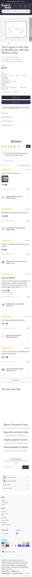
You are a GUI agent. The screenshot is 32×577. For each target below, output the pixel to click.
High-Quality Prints (7, 117)
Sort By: (20, 165)
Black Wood (23, 87)
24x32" (24, 75)
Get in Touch (5, 513)
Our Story (4, 511)
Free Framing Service (8, 121)
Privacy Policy (5, 571)
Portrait (14, 81)
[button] (22, 146)
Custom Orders (5, 520)
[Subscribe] (25, 467)
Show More (25, 287)
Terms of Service (6, 573)
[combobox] (16, 11)
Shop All (4, 500)
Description (5, 113)
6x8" (4, 75)
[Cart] (25, 6)
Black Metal (16, 92)
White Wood (6, 92)
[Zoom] (25, 39)
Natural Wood (13, 87)
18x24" (17, 75)
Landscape (6, 81)
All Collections (5, 502)
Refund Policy (15, 571)
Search (3, 504)
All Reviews (4, 522)
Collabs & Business (6, 524)
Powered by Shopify (18, 573)
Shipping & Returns (7, 125)
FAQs (3, 515)
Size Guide (4, 518)
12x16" (10, 75)
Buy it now (16, 102)
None (4, 87)
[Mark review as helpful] (28, 189)
